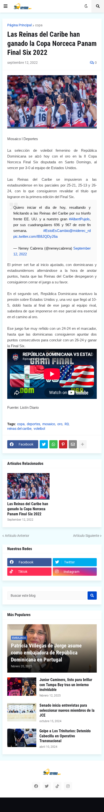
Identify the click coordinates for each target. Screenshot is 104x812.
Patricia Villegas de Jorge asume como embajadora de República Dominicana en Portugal (46, 652)
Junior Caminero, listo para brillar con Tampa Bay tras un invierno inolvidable (65, 684)
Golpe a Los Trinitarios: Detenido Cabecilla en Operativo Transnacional (65, 736)
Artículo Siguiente (86, 536)
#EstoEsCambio (56, 231)
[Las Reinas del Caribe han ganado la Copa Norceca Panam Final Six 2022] (28, 486)
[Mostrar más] (82, 444)
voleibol (39, 428)
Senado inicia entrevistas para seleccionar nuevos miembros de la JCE (67, 710)
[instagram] (68, 786)
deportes (33, 424)
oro (59, 424)
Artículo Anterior (17, 536)
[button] (5, 6)
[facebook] (36, 786)
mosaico (48, 424)
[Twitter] (44, 444)
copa (39, 25)
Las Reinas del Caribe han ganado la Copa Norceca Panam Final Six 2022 (27, 509)
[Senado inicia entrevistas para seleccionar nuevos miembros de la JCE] (21, 712)
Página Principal (19, 25)
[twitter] (47, 786)
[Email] (73, 444)
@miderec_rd (80, 231)
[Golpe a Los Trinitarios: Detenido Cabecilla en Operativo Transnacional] (21, 738)
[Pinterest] (63, 444)
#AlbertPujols (79, 219)
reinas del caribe (19, 428)
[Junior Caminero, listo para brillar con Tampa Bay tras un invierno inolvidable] (21, 686)
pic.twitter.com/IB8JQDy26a (35, 236)
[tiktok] (57, 786)
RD (67, 424)
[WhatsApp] (53, 444)
